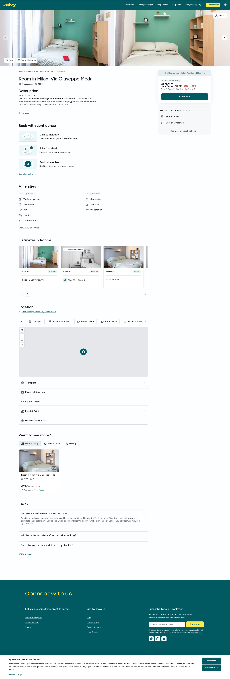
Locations (129, 5)
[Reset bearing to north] (22, 344)
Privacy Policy (196, 632)
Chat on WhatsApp (172, 123)
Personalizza (210, 668)
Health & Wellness (136, 321)
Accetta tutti (211, 661)
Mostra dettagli (15, 675)
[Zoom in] (22, 336)
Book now (184, 96)
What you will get (145, 5)
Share (222, 15)
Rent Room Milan (32, 71)
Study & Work (87, 321)
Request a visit (169, 117)
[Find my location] (22, 330)
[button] (123, 279)
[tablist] (83, 443)
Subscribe (195, 624)
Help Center (162, 5)
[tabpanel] (83, 471)
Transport (37, 321)
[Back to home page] (9, 5)
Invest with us (32, 622)
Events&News (94, 627)
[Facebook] (151, 638)
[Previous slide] (5, 37)
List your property (193, 5)
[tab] (30, 443)
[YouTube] (164, 638)
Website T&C (197, 630)
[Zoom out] (22, 340)
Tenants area (213, 5)
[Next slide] (224, 37)
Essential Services (62, 321)
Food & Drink (111, 321)
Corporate (176, 5)
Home (21, 71)
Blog (89, 617)
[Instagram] (157, 638)
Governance (93, 622)
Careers (28, 627)
